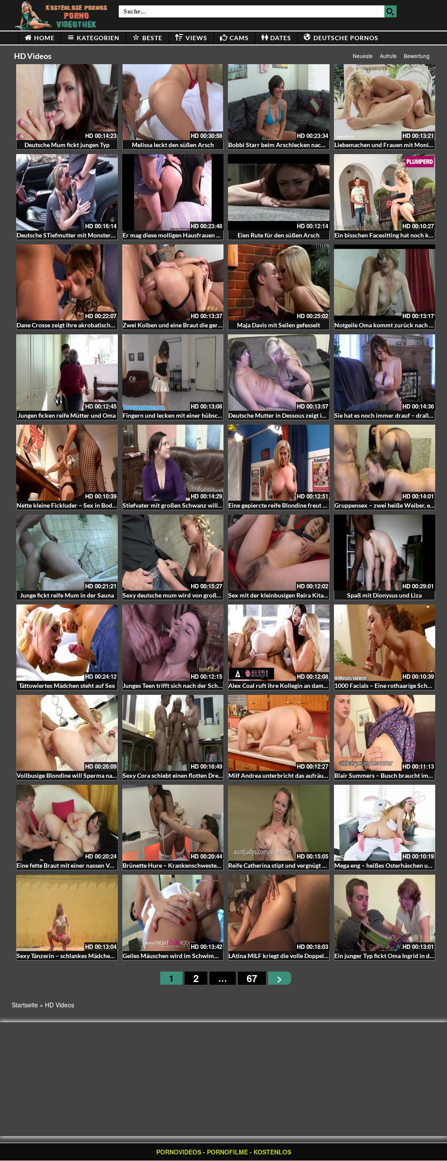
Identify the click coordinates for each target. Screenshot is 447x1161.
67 (252, 978)
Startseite (25, 1004)
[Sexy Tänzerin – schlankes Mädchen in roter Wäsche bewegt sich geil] (67, 913)
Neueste (363, 55)
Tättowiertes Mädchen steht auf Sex (67, 685)
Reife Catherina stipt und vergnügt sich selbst (289, 865)
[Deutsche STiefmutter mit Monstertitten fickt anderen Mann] (67, 192)
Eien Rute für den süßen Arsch (278, 235)
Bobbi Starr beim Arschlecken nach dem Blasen (292, 144)
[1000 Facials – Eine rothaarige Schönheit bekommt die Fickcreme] (385, 642)
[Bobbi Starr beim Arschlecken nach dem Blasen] (279, 102)
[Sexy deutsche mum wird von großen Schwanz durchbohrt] (173, 553)
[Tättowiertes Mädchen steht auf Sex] (67, 642)
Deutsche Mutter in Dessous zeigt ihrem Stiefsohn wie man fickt (314, 415)
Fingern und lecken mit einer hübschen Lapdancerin (193, 415)
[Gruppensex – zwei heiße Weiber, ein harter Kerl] (385, 463)
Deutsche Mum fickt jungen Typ (67, 144)
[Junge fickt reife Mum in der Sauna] (67, 553)
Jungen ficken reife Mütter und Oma (67, 415)
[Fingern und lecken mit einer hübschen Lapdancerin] (173, 372)
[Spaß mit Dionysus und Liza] (385, 553)
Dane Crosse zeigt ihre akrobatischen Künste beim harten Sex (100, 325)
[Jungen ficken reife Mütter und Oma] (67, 372)
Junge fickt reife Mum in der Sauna (67, 595)
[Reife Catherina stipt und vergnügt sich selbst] (279, 823)
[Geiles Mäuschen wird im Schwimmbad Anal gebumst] (173, 913)
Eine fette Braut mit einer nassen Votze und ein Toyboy (90, 865)
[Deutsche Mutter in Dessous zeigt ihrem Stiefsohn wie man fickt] (279, 372)
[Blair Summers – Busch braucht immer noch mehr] (385, 733)
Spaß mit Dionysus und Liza (384, 595)
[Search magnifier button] (391, 11)
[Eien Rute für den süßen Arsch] (279, 192)
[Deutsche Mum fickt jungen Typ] (67, 102)
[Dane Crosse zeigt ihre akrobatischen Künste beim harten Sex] (67, 282)
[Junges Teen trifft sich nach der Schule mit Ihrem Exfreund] (173, 642)
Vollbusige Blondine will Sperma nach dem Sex (80, 775)
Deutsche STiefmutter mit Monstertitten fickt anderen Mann (98, 235)
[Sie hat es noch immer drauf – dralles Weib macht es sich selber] (385, 372)
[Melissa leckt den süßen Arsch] (173, 102)
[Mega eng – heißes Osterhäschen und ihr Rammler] (385, 823)
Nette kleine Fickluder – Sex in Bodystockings (79, 505)
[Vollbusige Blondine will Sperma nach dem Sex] (67, 733)
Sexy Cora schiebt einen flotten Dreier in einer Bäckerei (198, 775)
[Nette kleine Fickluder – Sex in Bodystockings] (67, 463)
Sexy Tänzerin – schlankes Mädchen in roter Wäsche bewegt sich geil (109, 955)
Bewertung (417, 55)
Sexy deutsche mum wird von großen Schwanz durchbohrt (202, 595)
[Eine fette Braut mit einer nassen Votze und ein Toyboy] (67, 823)
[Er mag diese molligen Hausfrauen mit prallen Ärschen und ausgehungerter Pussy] (173, 192)
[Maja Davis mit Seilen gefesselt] (279, 282)
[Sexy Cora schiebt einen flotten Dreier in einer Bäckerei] (173, 733)
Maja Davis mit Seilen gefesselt (278, 325)
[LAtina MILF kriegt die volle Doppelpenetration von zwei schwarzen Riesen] (279, 913)
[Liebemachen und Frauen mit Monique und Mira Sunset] (385, 102)
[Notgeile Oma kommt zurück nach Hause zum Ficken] (385, 282)
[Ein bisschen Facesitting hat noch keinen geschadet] (385, 192)
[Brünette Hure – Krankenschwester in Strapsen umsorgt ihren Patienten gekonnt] (173, 823)
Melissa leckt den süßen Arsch (173, 144)
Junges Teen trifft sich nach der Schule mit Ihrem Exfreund (202, 685)
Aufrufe (388, 55)
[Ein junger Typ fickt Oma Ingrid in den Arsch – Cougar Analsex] (385, 913)
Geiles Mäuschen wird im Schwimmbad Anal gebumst (195, 955)
